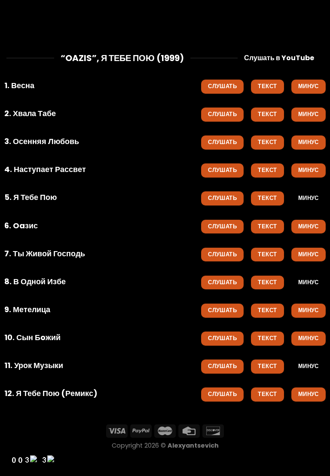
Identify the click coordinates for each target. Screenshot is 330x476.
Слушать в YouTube (279, 58)
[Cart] (319, 19)
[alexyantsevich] (165, 19)
